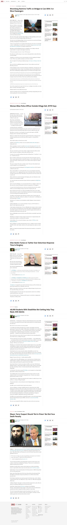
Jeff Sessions (22, 486)
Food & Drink (27, 509)
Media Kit (46, 512)
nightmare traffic (20, 33)
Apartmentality (34, 509)
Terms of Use (12, 520)
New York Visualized (34, 508)
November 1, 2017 (22, 274)
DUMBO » (46, 116)
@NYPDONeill (19, 277)
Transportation (27, 515)
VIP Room (34, 220)
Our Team (46, 509)
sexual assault (27, 146)
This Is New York (34, 514)
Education (27, 508)
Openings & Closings (34, 512)
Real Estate (27, 514)
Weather (27, 518)
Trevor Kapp (18, 248)
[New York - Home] (3, 1)
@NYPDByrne (13, 270)
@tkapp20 (18, 249)
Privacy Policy (16, 520)
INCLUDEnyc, (25, 370)
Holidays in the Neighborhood (36, 515)
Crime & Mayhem (23, 103)
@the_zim (18, 316)
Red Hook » (46, 437)
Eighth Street (38, 180)
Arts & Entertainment (28, 506)
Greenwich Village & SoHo (15, 103)
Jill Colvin (17, 14)
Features (23, 1)
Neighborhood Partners (48, 506)
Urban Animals (27, 516)
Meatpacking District (13, 221)
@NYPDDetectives (25, 277)
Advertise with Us (47, 507)
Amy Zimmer (18, 315)
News (19, 1)
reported (35, 467)
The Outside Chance (34, 507)
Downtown (12, 411)
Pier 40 (36, 146)
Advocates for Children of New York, (29, 341)
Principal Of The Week (35, 513)
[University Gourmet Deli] (32, 119)
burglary (19, 198)
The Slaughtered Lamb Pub (29, 167)
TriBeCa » (46, 23)
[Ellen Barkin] (32, 259)
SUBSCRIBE (41, 514)
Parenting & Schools (28, 512)
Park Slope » (47, 28)
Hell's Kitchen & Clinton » (48, 121)
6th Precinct (18, 142)
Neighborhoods (13, 1)
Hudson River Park (33, 142)
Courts (16, 411)
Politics (23, 411)
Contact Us (46, 508)
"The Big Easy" (12, 284)
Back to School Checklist (35, 506)
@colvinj (18, 15)
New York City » (47, 271)
